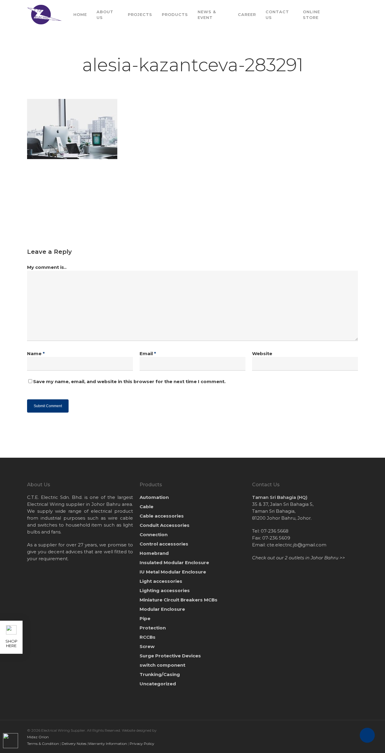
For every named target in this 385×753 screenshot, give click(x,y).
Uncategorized (158, 684)
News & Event (207, 14)
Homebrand (154, 553)
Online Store (311, 14)
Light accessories (161, 581)
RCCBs (148, 637)
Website (262, 353)
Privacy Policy (142, 743)
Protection (153, 628)
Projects (140, 14)
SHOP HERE (11, 643)
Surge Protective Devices (170, 656)
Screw (147, 646)
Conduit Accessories (164, 525)
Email (148, 353)
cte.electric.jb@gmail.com (296, 545)
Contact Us (277, 14)
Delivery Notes (74, 743)
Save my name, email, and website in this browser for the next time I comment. (129, 381)
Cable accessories (162, 516)
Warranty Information (107, 743)
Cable (146, 506)
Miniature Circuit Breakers (178, 600)
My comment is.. (46, 267)
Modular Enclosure (162, 609)
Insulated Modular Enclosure (174, 562)
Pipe (145, 618)
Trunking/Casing (160, 674)
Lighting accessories (165, 590)
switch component (162, 665)
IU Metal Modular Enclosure (173, 572)
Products (175, 14)
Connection (154, 534)
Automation (154, 497)
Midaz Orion (38, 737)
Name (36, 353)
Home (80, 14)
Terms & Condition (43, 743)
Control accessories (164, 544)
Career (247, 14)
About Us (105, 14)
